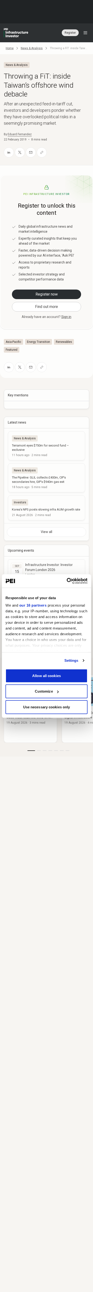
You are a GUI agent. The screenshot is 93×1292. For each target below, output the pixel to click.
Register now (47, 294)
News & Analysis (32, 48)
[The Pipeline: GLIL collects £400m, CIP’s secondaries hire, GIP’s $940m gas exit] (46, 477)
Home (10, 48)
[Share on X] (20, 152)
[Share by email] (31, 152)
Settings (71, 660)
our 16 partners (33, 605)
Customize (44, 691)
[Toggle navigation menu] (85, 33)
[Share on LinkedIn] (9, 152)
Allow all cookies (46, 675)
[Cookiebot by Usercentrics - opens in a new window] (67, 581)
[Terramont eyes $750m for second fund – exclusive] (46, 445)
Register (70, 32)
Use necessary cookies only (46, 707)
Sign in (66, 317)
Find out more (46, 306)
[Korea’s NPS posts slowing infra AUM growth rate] (46, 507)
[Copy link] (42, 152)
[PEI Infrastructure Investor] (16, 32)
